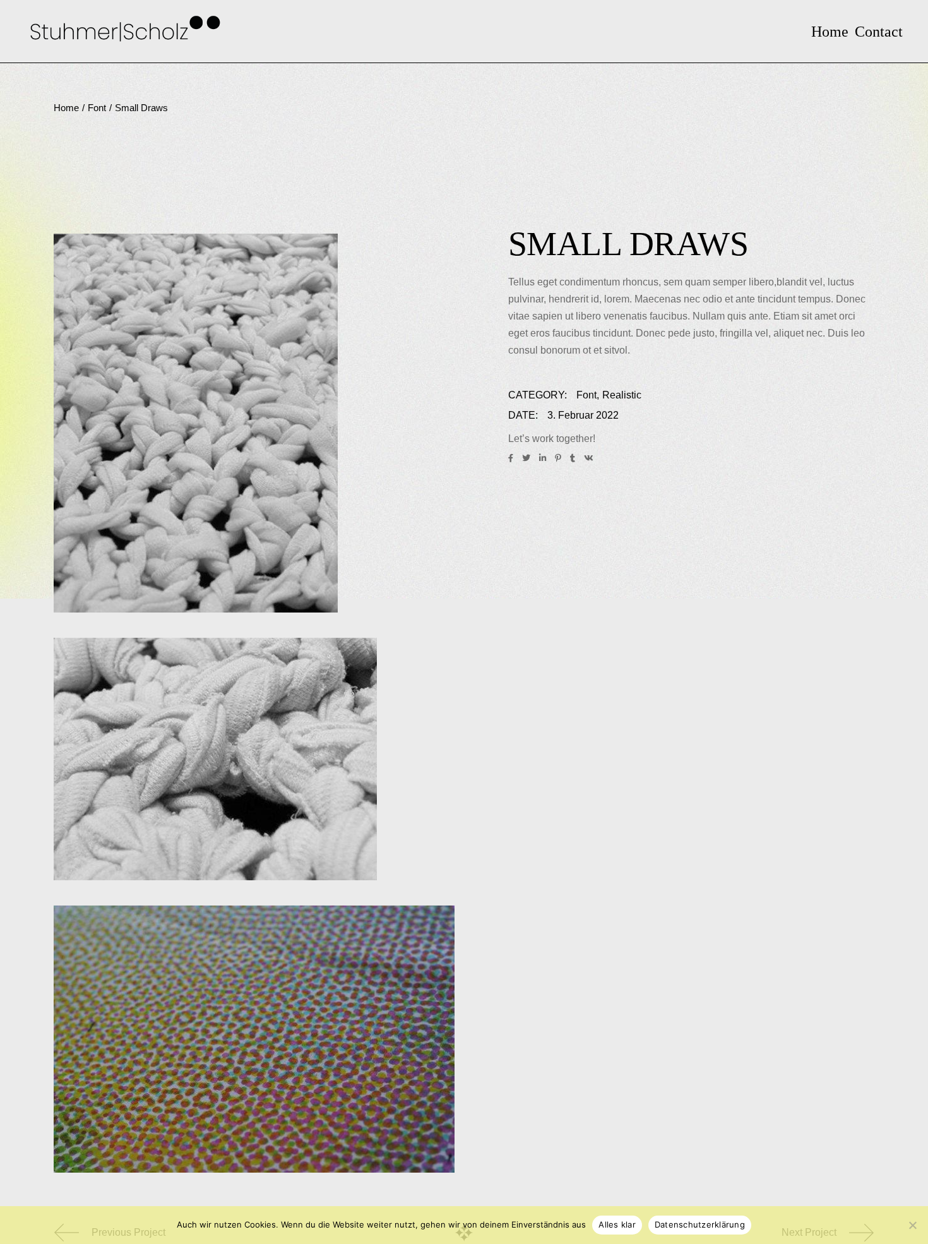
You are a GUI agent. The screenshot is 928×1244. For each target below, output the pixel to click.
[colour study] (254, 1039)
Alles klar (617, 1224)
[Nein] (912, 1225)
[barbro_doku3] (254, 423)
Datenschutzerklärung (700, 1224)
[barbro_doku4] (254, 759)
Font (586, 395)
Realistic (621, 395)
